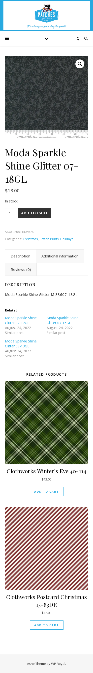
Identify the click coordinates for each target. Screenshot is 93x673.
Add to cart (34, 213)
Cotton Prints (49, 239)
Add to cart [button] (46, 491)
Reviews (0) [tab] (21, 269)
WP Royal (58, 663)
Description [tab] (20, 255)
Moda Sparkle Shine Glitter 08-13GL (21, 343)
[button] (79, 63)
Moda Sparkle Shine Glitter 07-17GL (21, 320)
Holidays (66, 239)
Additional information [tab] (59, 255)
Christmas (30, 239)
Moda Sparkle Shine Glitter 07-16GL (62, 320)
